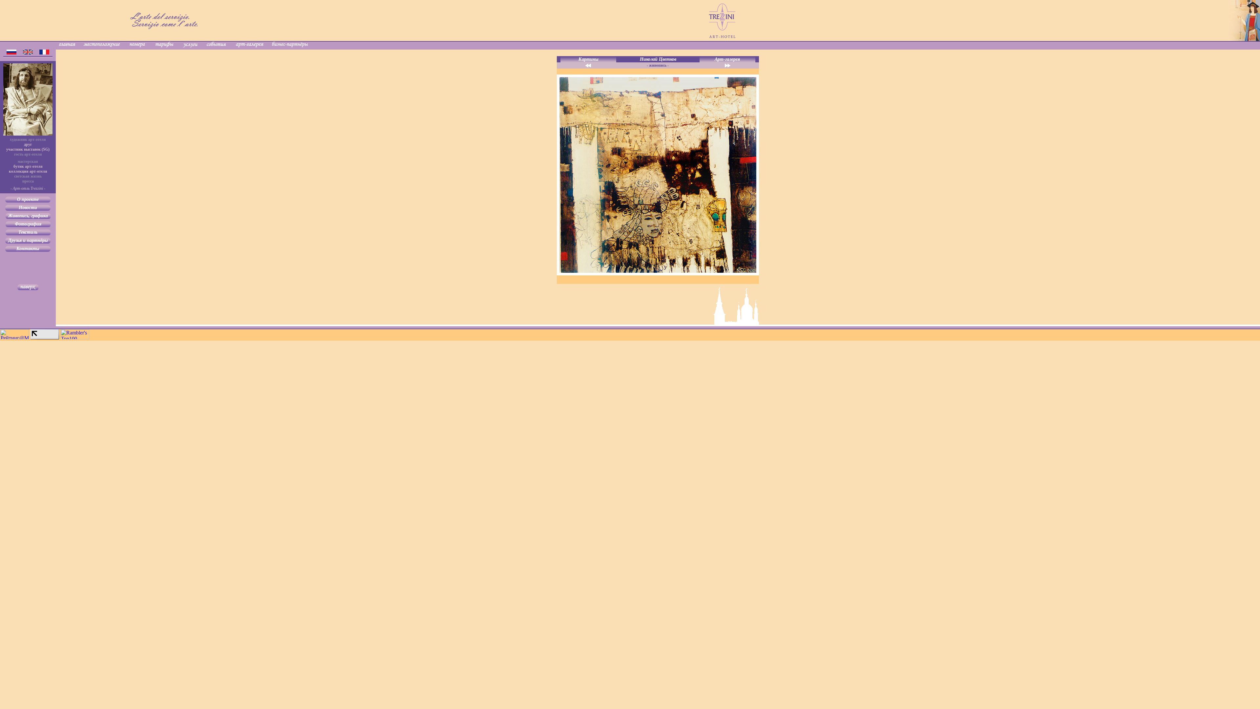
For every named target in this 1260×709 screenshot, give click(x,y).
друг (28, 144)
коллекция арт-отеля (28, 171)
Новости (28, 207)
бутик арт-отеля (28, 166)
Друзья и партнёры (28, 240)
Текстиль (27, 232)
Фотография (28, 224)
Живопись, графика (28, 215)
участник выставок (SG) (28, 149)
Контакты (27, 248)
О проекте (28, 199)
